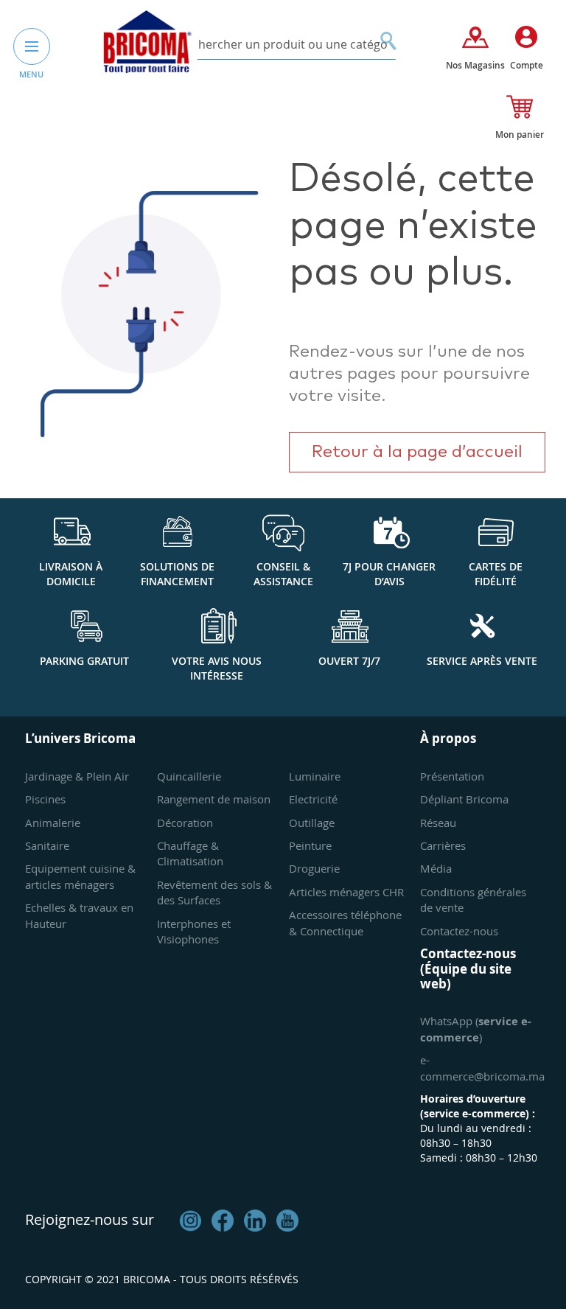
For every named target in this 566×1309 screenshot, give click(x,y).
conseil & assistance (283, 573)
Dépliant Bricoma (464, 799)
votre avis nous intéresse (217, 668)
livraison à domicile (70, 573)
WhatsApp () (475, 1028)
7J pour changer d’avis (389, 573)
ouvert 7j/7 (349, 661)
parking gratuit (84, 661)
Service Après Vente (482, 661)
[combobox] (283, 44)
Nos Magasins (475, 65)
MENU (31, 74)
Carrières (443, 845)
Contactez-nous (459, 931)
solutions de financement (177, 573)
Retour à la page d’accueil (417, 452)
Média (436, 868)
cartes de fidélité (496, 573)
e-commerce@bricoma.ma (482, 1068)
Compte (526, 65)
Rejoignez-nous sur (89, 1219)
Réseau (438, 822)
